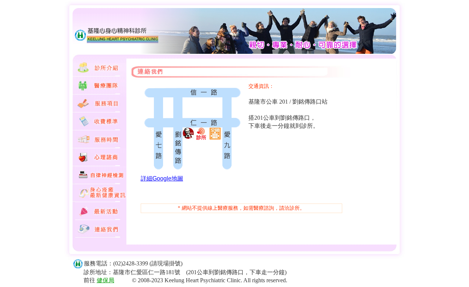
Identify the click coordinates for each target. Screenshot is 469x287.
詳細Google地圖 (162, 178)
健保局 (105, 280)
